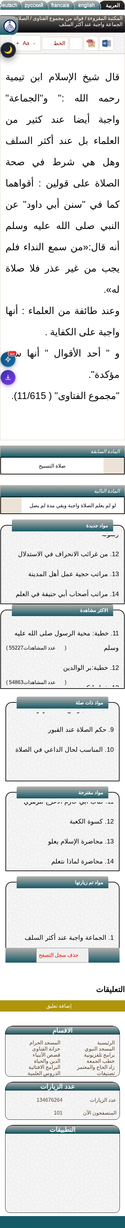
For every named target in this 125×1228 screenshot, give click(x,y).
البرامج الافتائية (44, 1067)
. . (7, 1222)
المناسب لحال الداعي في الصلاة (59, 732)
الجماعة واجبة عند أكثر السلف (65, 920)
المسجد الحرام (44, 1042)
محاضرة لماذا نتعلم (77, 844)
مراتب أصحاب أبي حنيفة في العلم (62, 573)
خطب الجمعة (101, 1061)
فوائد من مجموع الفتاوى (58, 18)
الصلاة (22, 18)
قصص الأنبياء (46, 1055)
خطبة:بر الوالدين (85, 647)
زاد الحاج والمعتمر (96, 1067)
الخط (58, 43)
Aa (26, 43)
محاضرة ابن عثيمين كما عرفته (62, 864)
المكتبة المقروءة (105, 18)
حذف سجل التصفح (59, 955)
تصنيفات (106, 1073)
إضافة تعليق (59, 1006)
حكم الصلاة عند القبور (77, 712)
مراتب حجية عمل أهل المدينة (68, 553)
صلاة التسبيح (52, 466)
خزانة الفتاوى (46, 1049)
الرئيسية (106, 1042)
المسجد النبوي (100, 1049)
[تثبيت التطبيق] (8, 377)
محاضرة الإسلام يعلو (75, 824)
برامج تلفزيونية (99, 1055)
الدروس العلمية (44, 1073)
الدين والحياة (47, 1061)
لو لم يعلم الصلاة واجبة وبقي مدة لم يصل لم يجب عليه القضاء (72, 511)
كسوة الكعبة (86, 804)
